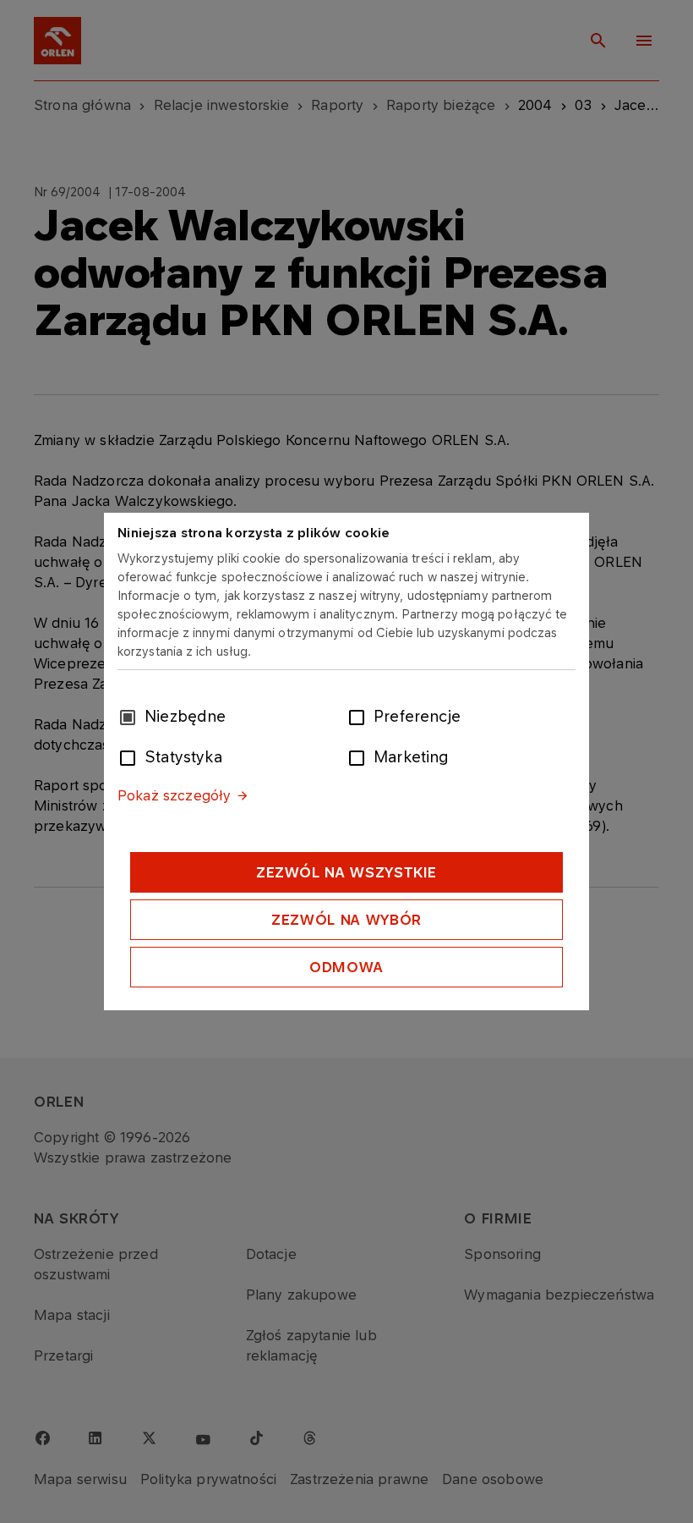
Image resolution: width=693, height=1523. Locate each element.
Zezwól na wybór (346, 919)
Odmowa (346, 967)
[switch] (360, 716)
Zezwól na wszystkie (346, 872)
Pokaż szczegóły (174, 795)
